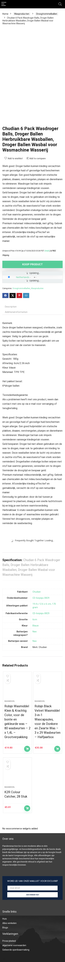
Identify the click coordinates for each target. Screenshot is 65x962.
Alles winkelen (9, 923)
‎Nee (34, 631)
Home (5, 14)
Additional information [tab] (16, 312)
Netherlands (22, 277)
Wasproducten (21, 14)
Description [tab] (11, 306)
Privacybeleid (9, 941)
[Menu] (4, 4)
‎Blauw (35, 625)
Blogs (5, 927)
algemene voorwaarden (14, 945)
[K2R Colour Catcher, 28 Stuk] (17, 773)
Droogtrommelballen (46, 14)
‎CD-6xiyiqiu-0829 (40, 598)
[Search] (60, 4)
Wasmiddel (9, 701)
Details (47, 251)
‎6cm (34, 619)
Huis (4, 918)
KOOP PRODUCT (32, 264)
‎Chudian (36, 592)
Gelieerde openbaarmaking (15, 949)
